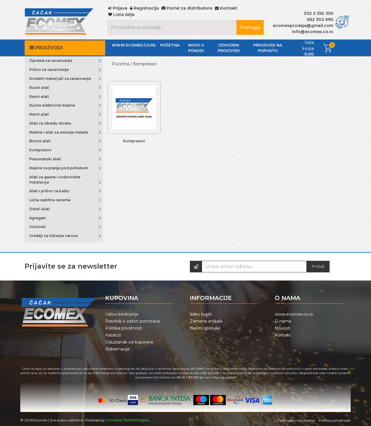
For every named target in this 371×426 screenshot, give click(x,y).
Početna (170, 45)
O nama (283, 321)
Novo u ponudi (196, 48)
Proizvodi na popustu (267, 48)
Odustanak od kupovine (129, 342)
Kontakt (283, 335)
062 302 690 (320, 19)
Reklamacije (117, 349)
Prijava (119, 8)
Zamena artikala (206, 321)
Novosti (282, 328)
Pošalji (318, 266)
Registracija (145, 8)
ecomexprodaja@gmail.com (303, 25)
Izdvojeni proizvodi (229, 48)
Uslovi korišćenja (121, 314)
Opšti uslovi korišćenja (296, 420)
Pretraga (250, 27)
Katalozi (113, 335)
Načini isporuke (205, 328)
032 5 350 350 (318, 13)
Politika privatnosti (123, 328)
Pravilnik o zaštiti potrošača (132, 321)
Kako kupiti (201, 314)
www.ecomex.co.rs (134, 45)
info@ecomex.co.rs (312, 31)
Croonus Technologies (127, 420)
